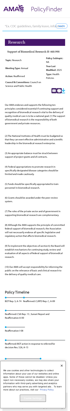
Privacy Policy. (47, 389)
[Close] (61, 365)
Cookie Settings (33, 398)
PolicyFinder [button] (46, 9)
